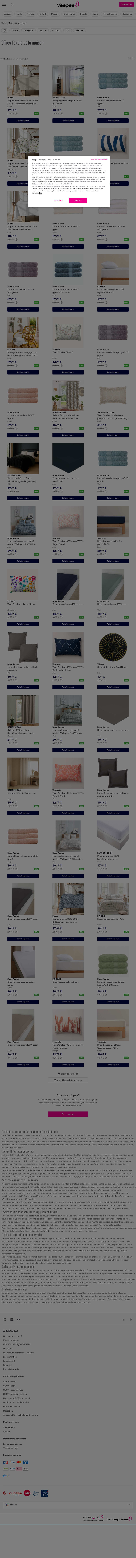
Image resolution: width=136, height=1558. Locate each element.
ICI (41, 193)
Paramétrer (58, 200)
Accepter (78, 200)
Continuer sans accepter (99, 159)
